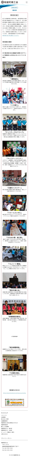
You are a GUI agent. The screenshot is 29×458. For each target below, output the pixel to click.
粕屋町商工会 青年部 (6, 428)
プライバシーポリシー (6, 438)
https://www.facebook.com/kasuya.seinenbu (14, 393)
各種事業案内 (4, 421)
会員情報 (3, 417)
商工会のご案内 (5, 419)
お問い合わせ (4, 434)
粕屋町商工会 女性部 (6, 430)
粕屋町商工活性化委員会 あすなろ (9, 423)
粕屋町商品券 (4, 424)
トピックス (4, 415)
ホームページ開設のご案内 (7, 432)
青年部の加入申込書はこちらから (10, 35)
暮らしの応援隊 (5, 426)
